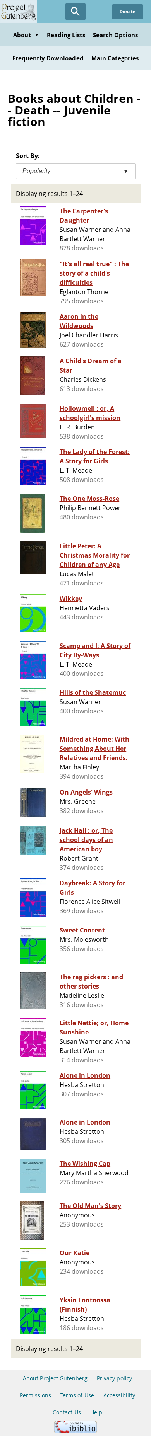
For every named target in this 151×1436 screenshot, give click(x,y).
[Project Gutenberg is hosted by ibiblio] (75, 1431)
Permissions (35, 1395)
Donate (128, 11)
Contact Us (67, 1412)
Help (96, 1412)
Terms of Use (77, 1395)
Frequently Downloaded (48, 58)
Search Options (115, 35)
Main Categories (115, 58)
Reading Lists (66, 35)
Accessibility (119, 1395)
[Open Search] (75, 11)
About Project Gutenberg (55, 1378)
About (26, 35)
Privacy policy (114, 1378)
